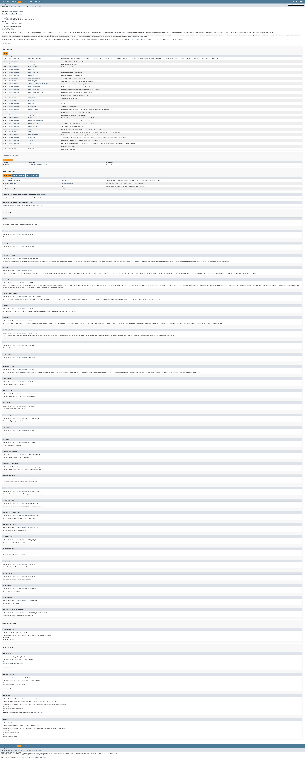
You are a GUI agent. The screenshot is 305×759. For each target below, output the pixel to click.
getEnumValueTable (67, 183)
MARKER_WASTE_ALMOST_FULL (36, 92)
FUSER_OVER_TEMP (33, 72)
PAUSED (30, 129)
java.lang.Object (6, 17)
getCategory (65, 180)
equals (5, 205)
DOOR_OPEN (31, 69)
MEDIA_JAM (31, 100)
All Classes (3, 4)
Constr (16, 6)
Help (40, 1)
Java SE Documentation (37, 753)
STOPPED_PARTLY (32, 137)
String (5, 186)
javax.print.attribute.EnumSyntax (13, 18)
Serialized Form (6, 43)
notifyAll (29, 205)
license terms (21, 757)
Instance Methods (18, 175)
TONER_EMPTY (31, 146)
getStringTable (66, 188)
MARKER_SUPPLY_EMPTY (34, 86)
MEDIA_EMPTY (31, 98)
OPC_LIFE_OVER (32, 112)
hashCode (23, 197)
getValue (17, 197)
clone (4, 197)
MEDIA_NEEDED (32, 106)
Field (11, 6)
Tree (26, 1)
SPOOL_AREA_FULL (33, 134)
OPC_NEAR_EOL (32, 115)
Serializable (5, 23)
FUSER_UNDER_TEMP (33, 75)
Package (14, 1)
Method (21, 6)
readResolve (30, 197)
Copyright (3, 756)
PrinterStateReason (13, 58)
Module (9, 1)
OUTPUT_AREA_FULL (33, 123)
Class (5, 180)
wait (34, 205)
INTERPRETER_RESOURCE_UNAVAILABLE (38, 83)
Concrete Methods (32, 175)
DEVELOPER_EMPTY (33, 64)
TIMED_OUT (31, 143)
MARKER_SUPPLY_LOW (33, 89)
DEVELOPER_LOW (32, 66)
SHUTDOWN (30, 132)
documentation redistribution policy (37, 757)
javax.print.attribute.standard (15, 11)
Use (23, 1)
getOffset (10, 197)
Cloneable (13, 23)
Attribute (19, 23)
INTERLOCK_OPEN (32, 81)
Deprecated (31, 1)
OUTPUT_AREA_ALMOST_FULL (35, 120)
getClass (17, 205)
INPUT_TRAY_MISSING (34, 78)
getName (64, 186)
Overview (3, 1)
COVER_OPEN (31, 61)
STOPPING (30, 140)
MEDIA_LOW (31, 103)
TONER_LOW (31, 149)
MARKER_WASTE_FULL (33, 95)
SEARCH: (286, 4)
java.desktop (10, 10)
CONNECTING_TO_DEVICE (34, 58)
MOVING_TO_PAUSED (33, 109)
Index (36, 1)
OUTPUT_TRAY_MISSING (34, 126)
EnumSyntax (10, 28)
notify (23, 205)
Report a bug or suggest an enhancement (11, 752)
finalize (10, 205)
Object (31, 202)
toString (38, 197)
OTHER (30, 117)
